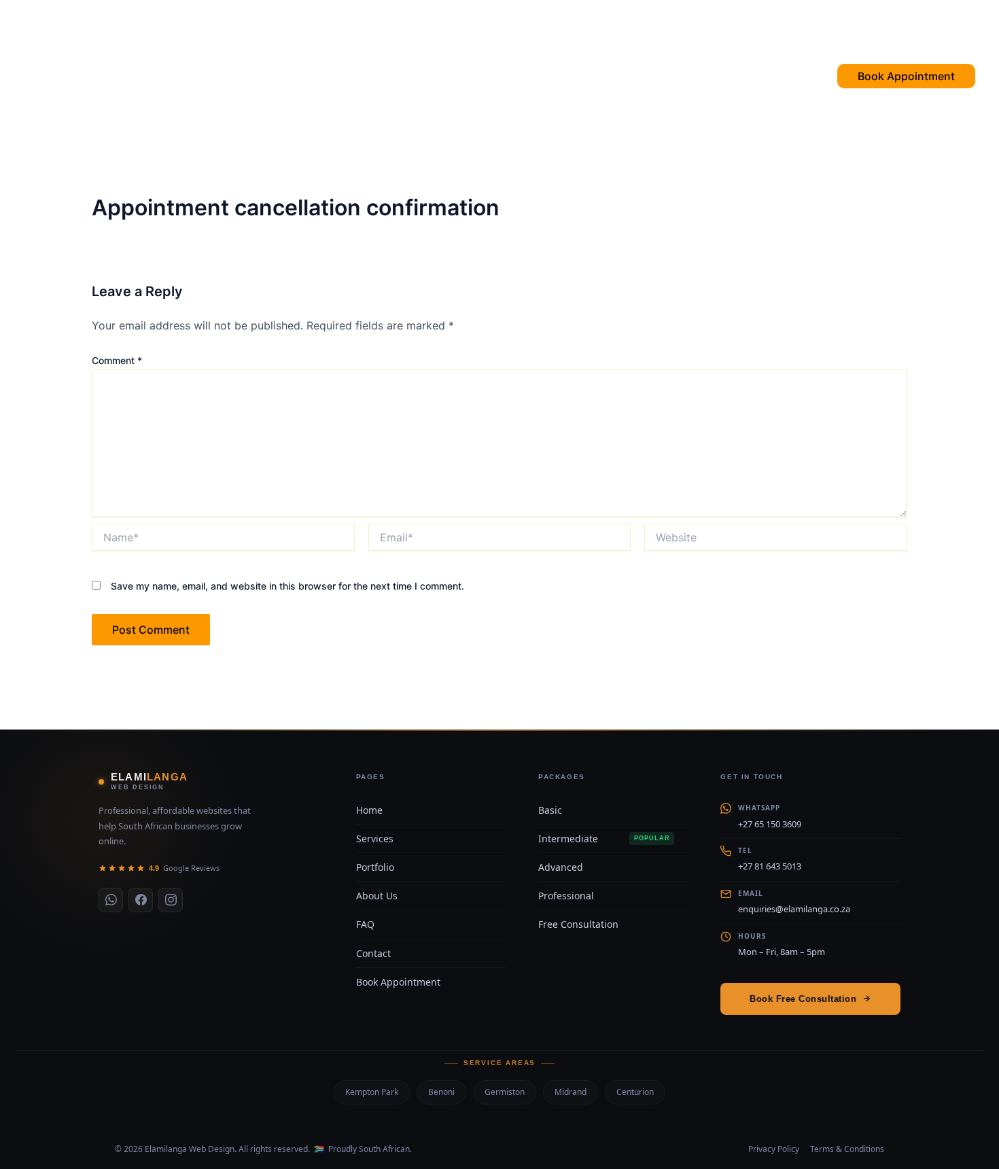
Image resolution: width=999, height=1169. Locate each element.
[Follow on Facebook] (140, 900)
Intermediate (603, 838)
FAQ (421, 76)
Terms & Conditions (847, 1149)
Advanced (560, 867)
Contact (570, 76)
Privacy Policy (773, 1149)
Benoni (441, 1092)
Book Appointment (398, 981)
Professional (566, 895)
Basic (550, 810)
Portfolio (489, 76)
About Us (377, 895)
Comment (117, 360)
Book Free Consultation (803, 999)
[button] (872, 76)
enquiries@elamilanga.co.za (794, 909)
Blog (698, 76)
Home (295, 76)
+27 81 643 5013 (769, 866)
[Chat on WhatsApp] (111, 900)
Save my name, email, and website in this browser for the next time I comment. (287, 586)
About (639, 76)
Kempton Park (371, 1092)
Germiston (505, 1092)
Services (361, 76)
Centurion (635, 1092)
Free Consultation (578, 924)
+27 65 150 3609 (769, 824)
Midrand (570, 1092)
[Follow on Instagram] (170, 900)
